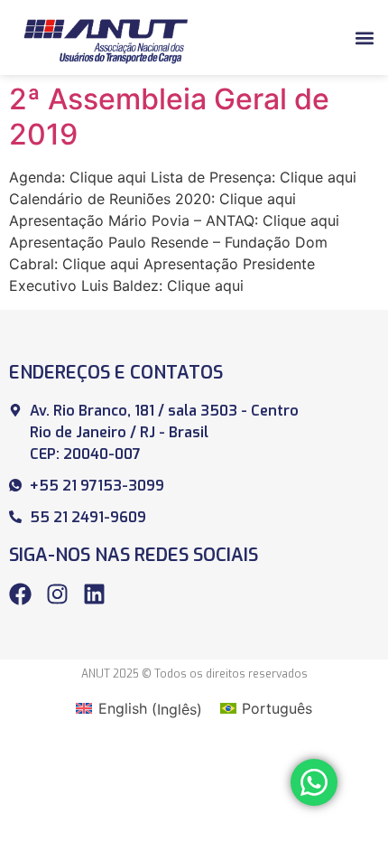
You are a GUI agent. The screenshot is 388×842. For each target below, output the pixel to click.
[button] (364, 37)
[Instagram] (57, 594)
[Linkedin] (94, 594)
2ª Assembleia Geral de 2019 (169, 116)
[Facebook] (20, 594)
